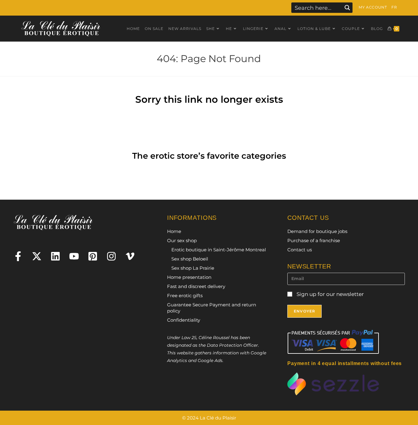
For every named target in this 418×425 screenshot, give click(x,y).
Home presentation (189, 277)
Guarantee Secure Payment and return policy (211, 308)
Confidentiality (183, 320)
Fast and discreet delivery (196, 286)
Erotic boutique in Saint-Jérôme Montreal (218, 250)
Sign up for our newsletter (329, 294)
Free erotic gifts (185, 295)
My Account (373, 7)
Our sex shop (182, 240)
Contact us (299, 250)
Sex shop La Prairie (192, 268)
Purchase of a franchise (313, 240)
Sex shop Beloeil (189, 259)
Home (174, 231)
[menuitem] (394, 7)
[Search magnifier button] (347, 7)
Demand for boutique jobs (317, 231)
